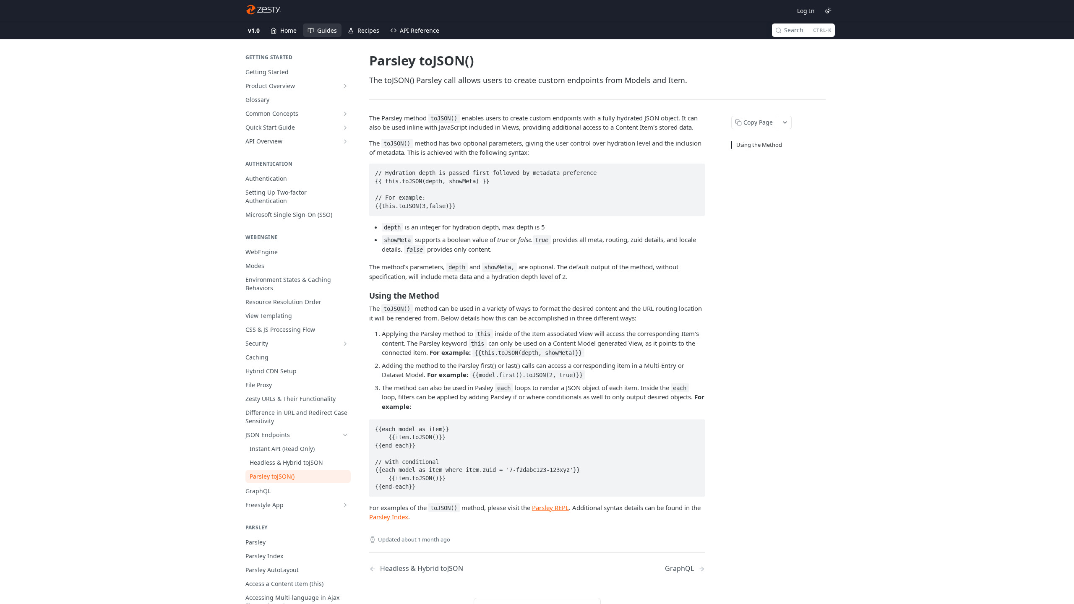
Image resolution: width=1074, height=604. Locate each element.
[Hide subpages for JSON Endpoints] (345, 435)
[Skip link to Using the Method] (363, 296)
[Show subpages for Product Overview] (345, 86)
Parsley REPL (550, 507)
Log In (806, 11)
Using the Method (759, 144)
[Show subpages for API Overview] (345, 141)
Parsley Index (388, 517)
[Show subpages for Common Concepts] (345, 113)
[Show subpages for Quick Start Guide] (345, 127)
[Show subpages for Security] (345, 343)
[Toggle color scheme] (828, 10)
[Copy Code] (694, 171)
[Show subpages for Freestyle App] (345, 505)
